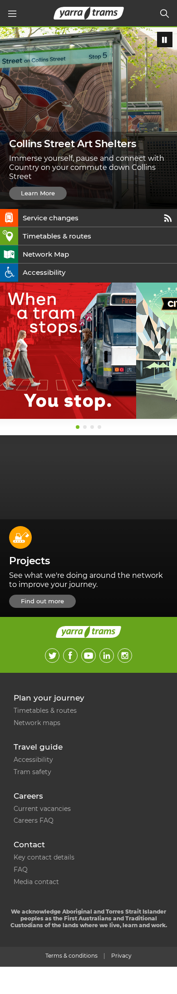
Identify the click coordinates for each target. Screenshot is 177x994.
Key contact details (44, 857)
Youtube (88, 655)
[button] (12, 13)
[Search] (165, 13)
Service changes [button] (51, 218)
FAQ (21, 869)
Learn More (38, 193)
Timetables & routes (57, 236)
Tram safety (32, 772)
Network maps (37, 723)
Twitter (52, 655)
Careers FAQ (34, 820)
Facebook (70, 655)
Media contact (36, 882)
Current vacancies (42, 809)
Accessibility (44, 272)
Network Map (46, 254)
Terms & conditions (71, 955)
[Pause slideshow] (164, 39)
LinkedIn (106, 655)
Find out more (42, 601)
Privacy (121, 955)
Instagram (125, 655)
